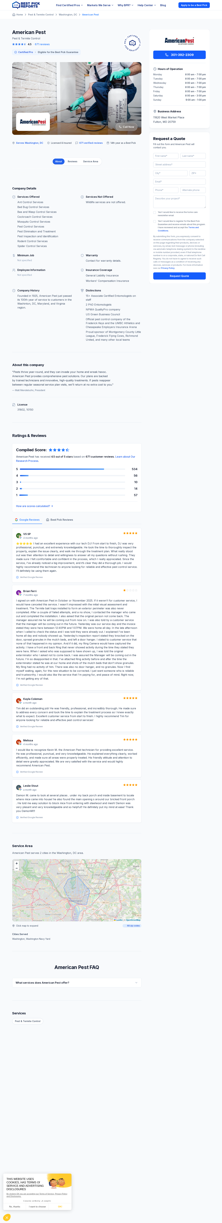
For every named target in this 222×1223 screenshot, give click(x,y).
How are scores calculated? (33, 506)
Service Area (90, 161)
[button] (16, 863)
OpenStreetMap (133, 919)
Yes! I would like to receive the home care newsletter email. (178, 214)
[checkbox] (154, 212)
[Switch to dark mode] (173, 5)
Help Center (145, 5)
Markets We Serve (99, 5)
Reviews (72, 161)
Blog (163, 5)
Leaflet (119, 919)
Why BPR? (124, 5)
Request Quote (179, 276)
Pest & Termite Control (27, 1021)
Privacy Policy (168, 268)
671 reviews (42, 44)
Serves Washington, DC (29, 142)
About (58, 161)
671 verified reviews (91, 142)
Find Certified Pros (68, 5)
